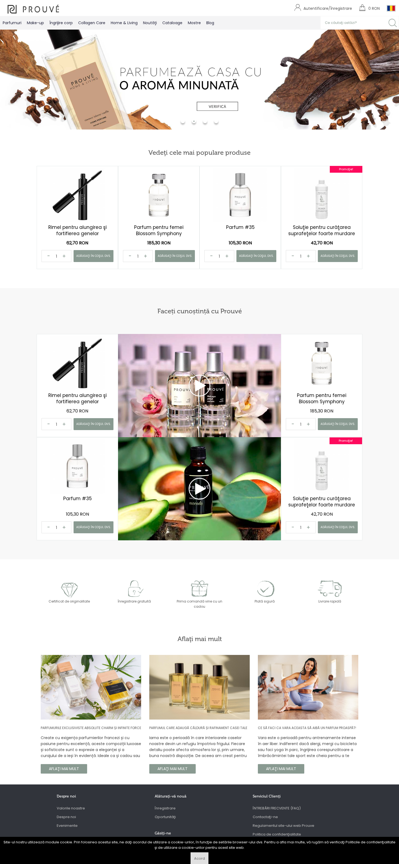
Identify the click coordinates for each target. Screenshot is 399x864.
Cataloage (172, 23)
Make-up (35, 23)
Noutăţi (150, 23)
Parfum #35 (240, 227)
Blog (210, 23)
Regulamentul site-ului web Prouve (283, 825)
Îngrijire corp (61, 23)
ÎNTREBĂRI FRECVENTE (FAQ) (277, 808)
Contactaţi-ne (265, 816)
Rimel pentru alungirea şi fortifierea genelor (77, 230)
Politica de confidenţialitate (277, 834)
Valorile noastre (71, 808)
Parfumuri (12, 23)
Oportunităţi (165, 816)
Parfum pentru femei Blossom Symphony (158, 230)
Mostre (194, 23)
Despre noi (66, 816)
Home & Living (124, 23)
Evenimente (67, 825)
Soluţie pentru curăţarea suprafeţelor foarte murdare (321, 230)
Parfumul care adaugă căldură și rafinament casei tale (198, 728)
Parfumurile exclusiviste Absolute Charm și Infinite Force (91, 728)
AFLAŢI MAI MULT (64, 768)
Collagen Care (91, 23)
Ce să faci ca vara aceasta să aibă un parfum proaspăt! (307, 728)
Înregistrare (165, 808)
